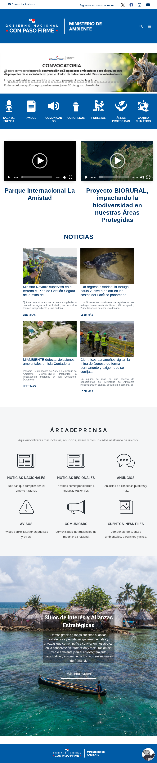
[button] (141, 26)
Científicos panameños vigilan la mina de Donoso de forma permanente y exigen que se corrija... (105, 366)
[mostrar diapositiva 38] (115, 82)
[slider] (36, 177)
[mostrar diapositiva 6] (23, 82)
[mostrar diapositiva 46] (138, 82)
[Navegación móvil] (149, 26)
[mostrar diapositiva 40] (121, 82)
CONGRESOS (76, 117)
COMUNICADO (76, 524)
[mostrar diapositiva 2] (12, 82)
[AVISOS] (26, 507)
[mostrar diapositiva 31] (95, 82)
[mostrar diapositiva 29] (89, 82)
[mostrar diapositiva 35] (106, 82)
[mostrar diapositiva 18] (57, 82)
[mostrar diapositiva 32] (98, 82)
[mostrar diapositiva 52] (150, 86)
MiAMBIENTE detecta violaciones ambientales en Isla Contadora (48, 362)
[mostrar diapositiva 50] (149, 82)
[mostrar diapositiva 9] (32, 82)
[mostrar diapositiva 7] (26, 82)
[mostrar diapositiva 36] (109, 82)
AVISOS (31, 117)
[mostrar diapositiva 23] (72, 82)
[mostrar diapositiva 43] (129, 82)
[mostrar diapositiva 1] (9, 82)
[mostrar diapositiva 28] (86, 82)
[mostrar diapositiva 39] (118, 82)
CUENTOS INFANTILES (126, 524)
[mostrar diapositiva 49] (147, 82)
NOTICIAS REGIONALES (76, 478)
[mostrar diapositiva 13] (43, 82)
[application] (40, 161)
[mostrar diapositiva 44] (132, 82)
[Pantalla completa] (71, 177)
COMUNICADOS (53, 119)
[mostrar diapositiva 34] (103, 82)
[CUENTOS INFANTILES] (126, 507)
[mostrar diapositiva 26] (80, 82)
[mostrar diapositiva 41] (124, 82)
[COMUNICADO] (76, 507)
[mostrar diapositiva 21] (66, 82)
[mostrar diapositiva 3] (14, 82)
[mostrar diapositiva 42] (126, 82)
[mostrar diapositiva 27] (83, 82)
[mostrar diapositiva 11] (37, 82)
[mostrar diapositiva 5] (20, 82)
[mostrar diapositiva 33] (101, 82)
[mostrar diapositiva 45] (135, 82)
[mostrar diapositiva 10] (35, 82)
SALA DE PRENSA (9, 119)
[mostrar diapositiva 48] (144, 82)
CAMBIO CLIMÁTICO (143, 119)
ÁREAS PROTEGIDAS (121, 119)
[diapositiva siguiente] (151, 72)
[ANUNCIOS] (126, 461)
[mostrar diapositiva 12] (40, 82)
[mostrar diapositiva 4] (17, 82)
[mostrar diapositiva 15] (49, 82)
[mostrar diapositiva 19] (60, 82)
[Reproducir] (9, 177)
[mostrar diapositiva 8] (29, 82)
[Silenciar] (64, 177)
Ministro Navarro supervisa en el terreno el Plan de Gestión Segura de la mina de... (49, 291)
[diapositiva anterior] (5, 72)
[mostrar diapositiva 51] (147, 86)
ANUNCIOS (126, 478)
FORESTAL (98, 117)
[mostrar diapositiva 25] (78, 82)
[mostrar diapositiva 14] (46, 82)
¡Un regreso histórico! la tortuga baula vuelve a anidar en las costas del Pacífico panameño (104, 291)
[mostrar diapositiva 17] (55, 82)
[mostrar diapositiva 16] (52, 82)
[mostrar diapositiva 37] (112, 82)
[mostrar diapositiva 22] (69, 82)
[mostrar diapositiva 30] (92, 82)
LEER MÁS (29, 314)
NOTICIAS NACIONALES (26, 478)
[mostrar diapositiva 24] (75, 82)
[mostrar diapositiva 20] (63, 82)
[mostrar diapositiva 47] (141, 82)
